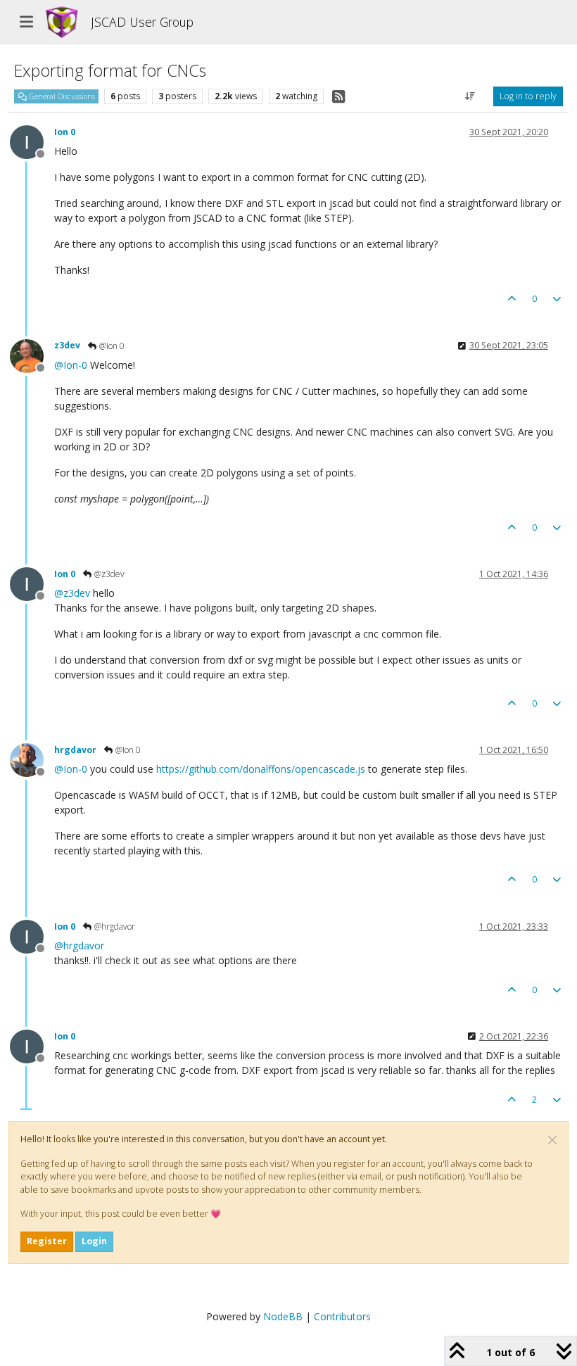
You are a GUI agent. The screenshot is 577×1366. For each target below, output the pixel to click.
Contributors (342, 1316)
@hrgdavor (113, 926)
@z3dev (108, 574)
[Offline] (32, 141)
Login (94, 1241)
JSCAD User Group (142, 21)
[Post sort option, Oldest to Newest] (470, 96)
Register (47, 1241)
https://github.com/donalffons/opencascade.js (260, 769)
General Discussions (61, 96)
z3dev (67, 345)
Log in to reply (528, 96)
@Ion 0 (111, 346)
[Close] (552, 1140)
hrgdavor (75, 750)
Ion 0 (64, 132)
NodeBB (283, 1316)
